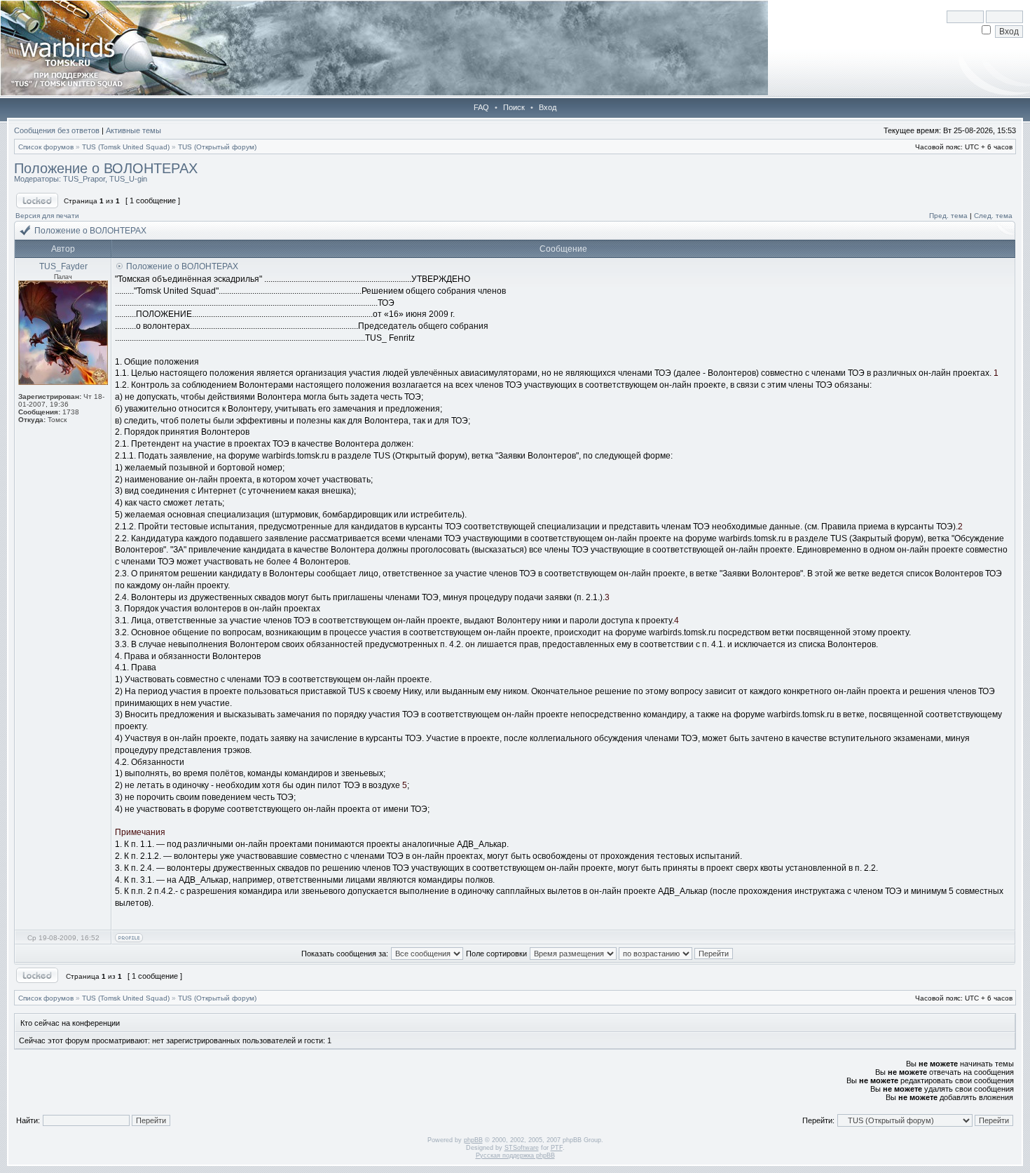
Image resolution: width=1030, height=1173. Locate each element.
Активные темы (133, 130)
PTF (557, 1147)
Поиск (514, 107)
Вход (547, 107)
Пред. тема (948, 215)
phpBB (473, 1140)
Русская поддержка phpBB (515, 1155)
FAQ (481, 107)
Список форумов (46, 147)
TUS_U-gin (128, 179)
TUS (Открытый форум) (217, 147)
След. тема (993, 215)
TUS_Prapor (84, 179)
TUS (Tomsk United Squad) (126, 147)
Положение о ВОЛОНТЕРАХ (106, 168)
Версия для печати (47, 215)
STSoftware (521, 1147)
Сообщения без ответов (56, 130)
